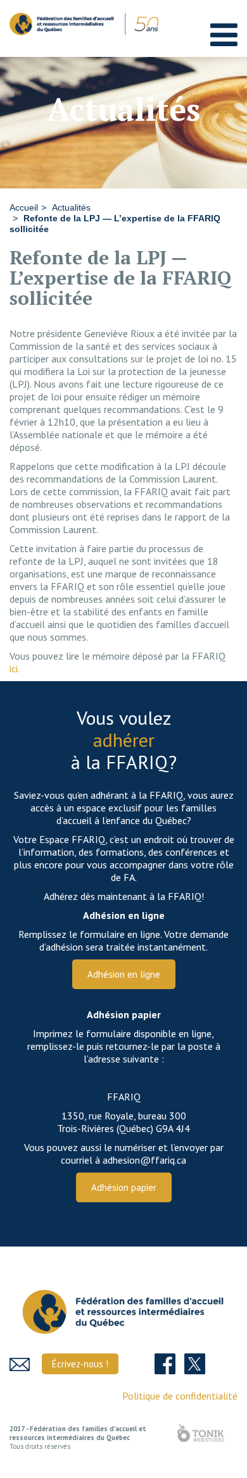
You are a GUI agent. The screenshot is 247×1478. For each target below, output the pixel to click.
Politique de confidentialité (180, 1395)
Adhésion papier (123, 1187)
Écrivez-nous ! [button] (80, 1364)
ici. (15, 668)
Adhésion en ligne (123, 974)
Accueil (24, 207)
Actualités (71, 207)
